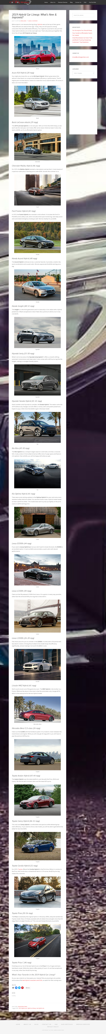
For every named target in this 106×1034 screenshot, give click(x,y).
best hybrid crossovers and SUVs (32, 980)
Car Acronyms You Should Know (82, 30)
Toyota (20, 869)
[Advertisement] (83, 108)
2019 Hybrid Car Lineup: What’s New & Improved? (34, 16)
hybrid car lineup (32, 1008)
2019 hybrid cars (23, 1008)
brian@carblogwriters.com (80, 57)
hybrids (39, 24)
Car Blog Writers (20, 2)
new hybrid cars (40, 1008)
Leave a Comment (32, 21)
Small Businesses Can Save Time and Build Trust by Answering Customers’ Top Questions (82, 40)
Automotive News (22, 1006)
